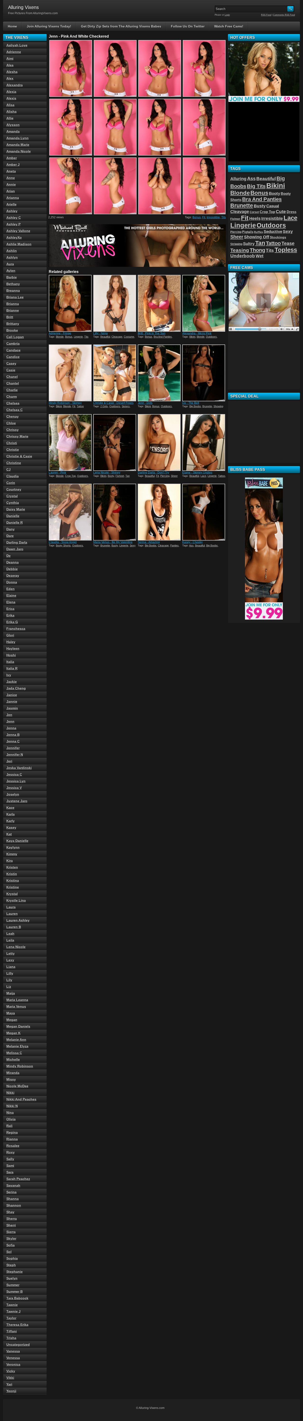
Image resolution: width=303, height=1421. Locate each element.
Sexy (133, 545)
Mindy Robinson (19, 1066)
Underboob (242, 255)
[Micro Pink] (204, 303)
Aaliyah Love (16, 45)
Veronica (13, 1364)
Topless (286, 249)
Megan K (13, 1033)
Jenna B (13, 735)
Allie (9, 118)
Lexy (10, 960)
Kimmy (11, 854)
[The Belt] (204, 372)
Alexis (11, 98)
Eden (10, 589)
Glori (10, 635)
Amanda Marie (17, 145)
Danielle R (14, 522)
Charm (11, 396)
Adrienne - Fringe (60, 333)
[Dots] (159, 372)
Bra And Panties (163, 336)
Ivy (8, 675)
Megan (11, 1020)
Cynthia (12, 503)
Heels (255, 218)
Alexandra (14, 85)
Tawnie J (13, 1311)
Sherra (11, 1218)
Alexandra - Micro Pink (196, 333)
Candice (13, 357)
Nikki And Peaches (21, 1099)
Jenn (10, 721)
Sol (9, 1252)
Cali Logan (15, 337)
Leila (10, 940)
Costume (129, 336)
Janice (11, 695)
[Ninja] (115, 303)
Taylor (11, 1318)
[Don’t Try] (159, 442)
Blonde (60, 336)
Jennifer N (14, 754)
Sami (10, 1165)
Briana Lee (15, 297)
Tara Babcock (17, 1298)
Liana (10, 967)
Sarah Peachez (18, 1179)
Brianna (12, 304)
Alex (9, 78)
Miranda (12, 1073)
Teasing (239, 250)
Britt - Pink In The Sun (151, 333)
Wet (259, 255)
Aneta (11, 171)
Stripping (236, 244)
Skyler (11, 1238)
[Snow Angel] (70, 512)
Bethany (13, 284)
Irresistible (213, 217)
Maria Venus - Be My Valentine (113, 542)
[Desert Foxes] (115, 372)
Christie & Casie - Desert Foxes (113, 403)
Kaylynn (13, 847)
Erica (10, 609)
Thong (257, 250)
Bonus (196, 217)
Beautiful (105, 336)
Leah (10, 933)
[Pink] (70, 442)
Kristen (12, 867)
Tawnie (12, 1305)
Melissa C (14, 1053)
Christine (13, 463)
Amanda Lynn (17, 138)
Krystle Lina (16, 900)
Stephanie (14, 1272)
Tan (127, 475)
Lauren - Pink (57, 472)
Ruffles (258, 232)
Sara (9, 1172)
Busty (114, 545)
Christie (12, 449)
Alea (9, 65)
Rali (9, 1126)
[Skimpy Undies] (204, 442)
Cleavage (116, 336)
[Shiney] (115, 442)
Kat (9, 834)
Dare (10, 536)
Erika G (12, 622)
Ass (191, 545)
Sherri (11, 1225)
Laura (11, 907)
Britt (9, 317)
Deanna (12, 562)
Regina (12, 1132)
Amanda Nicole (18, 151)
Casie (10, 370)
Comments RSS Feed (284, 15)
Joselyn (12, 794)
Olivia (11, 1119)
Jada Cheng (16, 688)
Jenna (11, 728)
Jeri (9, 761)
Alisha (11, 111)
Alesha (12, 72)
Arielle (11, 204)
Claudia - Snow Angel (63, 542)
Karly (10, 821)
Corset (254, 212)
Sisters (126, 406)
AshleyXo (14, 237)
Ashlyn (12, 257)
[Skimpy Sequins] (70, 372)
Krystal (12, 894)
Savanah (13, 1185)
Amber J (13, 164)
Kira (9, 860)
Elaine (11, 595)
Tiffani (11, 1331)
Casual (272, 206)
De (8, 556)
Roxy (10, 1152)
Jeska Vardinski (19, 768)
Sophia (12, 1258)
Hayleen (12, 648)
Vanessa (13, 1351)
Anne (10, 178)
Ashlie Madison (18, 244)
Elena (10, 602)
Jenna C (13, 741)
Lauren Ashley (18, 920)
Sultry (248, 243)
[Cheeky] (204, 512)
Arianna (12, 198)
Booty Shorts (63, 545)
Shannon (13, 1205)
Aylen (10, 271)
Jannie (11, 701)
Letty (10, 953)
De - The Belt (190, 403)
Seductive (273, 231)
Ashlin (11, 251)
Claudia (12, 476)
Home (12, 26)
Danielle (12, 516)
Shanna (12, 1199)
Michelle (13, 1059)
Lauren (12, 914)
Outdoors (211, 336)
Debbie (12, 569)
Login (227, 15)
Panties (174, 545)
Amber (11, 158)
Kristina (12, 880)
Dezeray (12, 575)
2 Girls (104, 406)
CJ (8, 469)
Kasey (11, 827)
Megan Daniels (18, 1026)
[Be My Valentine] (115, 512)
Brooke (12, 330)
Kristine (12, 887)
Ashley (12, 211)
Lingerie (78, 336)
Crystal (12, 496)
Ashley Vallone (18, 231)
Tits (223, 217)
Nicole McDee (17, 1086)
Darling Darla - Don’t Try (153, 472)
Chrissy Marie (17, 436)
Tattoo (80, 406)
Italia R (12, 668)
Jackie (11, 682)
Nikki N (12, 1106)
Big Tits (256, 186)
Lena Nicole (16, 947)
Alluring (238, 178)
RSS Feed (266, 15)
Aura (10, 264)
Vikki (10, 1378)
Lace (203, 475)
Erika (10, 615)
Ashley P (13, 224)
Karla (10, 814)
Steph (11, 1265)
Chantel (12, 383)
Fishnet (120, 475)
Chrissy (12, 430)
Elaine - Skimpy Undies (197, 472)
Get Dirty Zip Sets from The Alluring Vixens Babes (121, 26)
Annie (11, 184)
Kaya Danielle (17, 841)
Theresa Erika (17, 1325)
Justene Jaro (16, 801)
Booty (111, 475)
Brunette (207, 406)
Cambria (13, 343)
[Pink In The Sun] (159, 303)
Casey (11, 363)
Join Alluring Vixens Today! (49, 26)
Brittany (12, 324)
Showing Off (256, 237)
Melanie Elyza (17, 1046)
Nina (10, 1112)
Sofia (10, 1245)
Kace (10, 807)
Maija (10, 993)
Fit (203, 217)
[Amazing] (159, 512)
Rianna (12, 1139)
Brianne (12, 310)
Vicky (10, 1371)
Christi (11, 443)
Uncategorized (18, 1344)
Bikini (192, 336)
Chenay (12, 416)
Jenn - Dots (145, 403)
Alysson (13, 125)
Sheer (174, 475)
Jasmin (12, 708)
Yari (9, 1384)
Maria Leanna (17, 1000)
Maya (10, 1013)
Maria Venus (16, 1006)
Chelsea (12, 403)
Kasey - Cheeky (192, 542)
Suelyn (12, 1278)
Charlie (12, 390)
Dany (10, 529)
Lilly (9, 973)
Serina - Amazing (149, 542)
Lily (9, 980)
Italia (10, 662)
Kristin (11, 874)
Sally (10, 1159)
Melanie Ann (16, 1039)
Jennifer (13, 748)
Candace (13, 350)
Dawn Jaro (14, 549)
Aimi (9, 58)
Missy (11, 1079)
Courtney (13, 489)
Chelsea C (14, 410)
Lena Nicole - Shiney (106, 472)
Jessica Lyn (16, 781)
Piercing (164, 475)
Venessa (13, 1358)
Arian (10, 191)
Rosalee (12, 1146)
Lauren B (13, 927)
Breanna (13, 290)
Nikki (10, 1093)
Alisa (10, 105)
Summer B (14, 1291)
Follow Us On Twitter (188, 26)
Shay (10, 1212)
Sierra (11, 1232)
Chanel (12, 377)
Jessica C (14, 774)
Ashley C (13, 217)
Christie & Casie (19, 456)
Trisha (11, 1338)
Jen (9, 715)
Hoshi (11, 655)
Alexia (11, 92)
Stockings (278, 237)
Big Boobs (195, 406)
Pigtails (247, 232)
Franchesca (15, 628)
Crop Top (70, 475)
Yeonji (11, 1391)
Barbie (11, 277)
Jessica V (14, 788)
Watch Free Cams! (228, 26)
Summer (12, 1285)
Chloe (11, 423)
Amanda (13, 131)
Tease (287, 243)
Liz (8, 986)
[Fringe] (70, 303)
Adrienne (13, 52)
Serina (11, 1192)
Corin (10, 483)
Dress (291, 212)
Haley (10, 642)
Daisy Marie (15, 509)
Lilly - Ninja (100, 333)
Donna (11, 582)
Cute (281, 211)
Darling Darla (16, 542)
